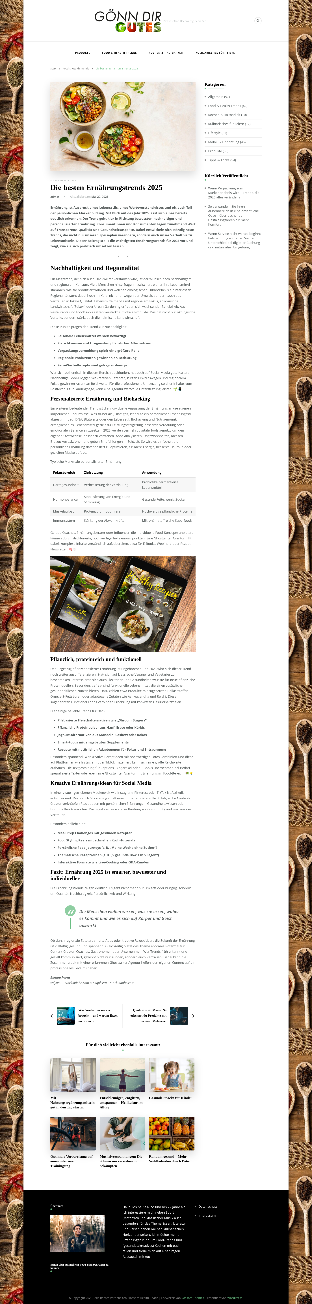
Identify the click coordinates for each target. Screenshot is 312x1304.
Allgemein (215, 97)
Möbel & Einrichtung (223, 142)
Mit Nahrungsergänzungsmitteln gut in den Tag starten (72, 1102)
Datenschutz (207, 1206)
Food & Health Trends (119, 52)
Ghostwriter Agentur (169, 538)
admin (54, 197)
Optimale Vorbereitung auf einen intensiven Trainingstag (71, 1161)
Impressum (207, 1215)
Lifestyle (214, 133)
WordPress (234, 1298)
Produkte (82, 52)
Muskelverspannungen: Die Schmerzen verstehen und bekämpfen (121, 1161)
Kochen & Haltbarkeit (166, 52)
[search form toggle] (258, 20)
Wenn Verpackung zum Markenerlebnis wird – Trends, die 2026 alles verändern (233, 192)
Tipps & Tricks (218, 160)
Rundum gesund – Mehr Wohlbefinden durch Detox (170, 1158)
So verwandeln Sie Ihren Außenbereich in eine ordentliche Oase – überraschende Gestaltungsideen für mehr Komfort (233, 215)
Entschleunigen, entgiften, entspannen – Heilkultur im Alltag (121, 1102)
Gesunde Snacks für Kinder (170, 1098)
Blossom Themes (192, 1298)
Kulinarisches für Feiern (215, 52)
